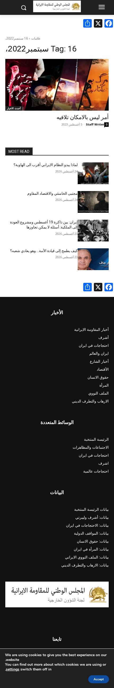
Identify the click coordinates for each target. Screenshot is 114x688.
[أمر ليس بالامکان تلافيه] (57, 85)
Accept (99, 679)
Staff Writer (95, 124)
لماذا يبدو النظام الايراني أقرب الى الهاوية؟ (46, 165)
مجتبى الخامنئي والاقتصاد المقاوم (52, 193)
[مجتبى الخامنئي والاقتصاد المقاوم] (93, 202)
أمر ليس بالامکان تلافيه (82, 117)
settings (12, 669)
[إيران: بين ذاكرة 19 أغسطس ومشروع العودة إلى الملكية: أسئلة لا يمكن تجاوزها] (93, 230)
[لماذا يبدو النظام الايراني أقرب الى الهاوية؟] (93, 173)
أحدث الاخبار (14, 108)
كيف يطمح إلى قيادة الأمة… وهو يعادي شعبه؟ (44, 251)
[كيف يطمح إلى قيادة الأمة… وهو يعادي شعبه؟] (93, 259)
